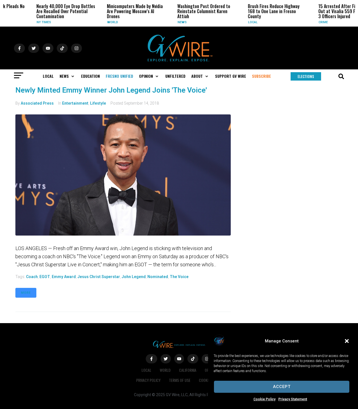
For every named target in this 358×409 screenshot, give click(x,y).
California (187, 370)
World (103, 22)
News (173, 22)
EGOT (44, 276)
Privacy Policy (148, 380)
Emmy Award (64, 276)
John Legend (134, 276)
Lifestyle (98, 103)
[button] (347, 341)
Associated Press (37, 103)
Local (244, 22)
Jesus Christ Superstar (98, 276)
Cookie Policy (264, 399)
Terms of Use (179, 380)
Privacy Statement (292, 399)
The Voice (179, 276)
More (26, 293)
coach (32, 276)
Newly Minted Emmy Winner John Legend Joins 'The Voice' (111, 90)
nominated (157, 276)
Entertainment (75, 103)
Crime (314, 22)
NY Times (35, 22)
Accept (282, 386)
